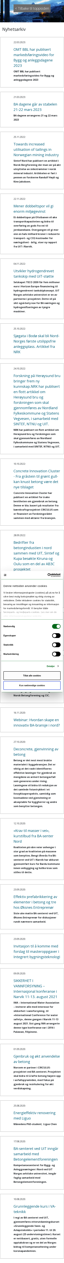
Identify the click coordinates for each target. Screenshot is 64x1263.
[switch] (56, 635)
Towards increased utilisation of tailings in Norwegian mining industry (36, 149)
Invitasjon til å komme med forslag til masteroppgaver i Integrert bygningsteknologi (37, 951)
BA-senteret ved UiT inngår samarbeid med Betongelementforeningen (36, 1154)
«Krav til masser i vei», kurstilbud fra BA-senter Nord (33, 836)
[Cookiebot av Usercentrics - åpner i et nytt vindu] (48, 575)
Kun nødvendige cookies (32, 685)
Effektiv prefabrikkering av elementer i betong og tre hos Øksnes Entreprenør (35, 902)
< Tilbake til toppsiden (32, 8)
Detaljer (51, 666)
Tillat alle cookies (32, 675)
